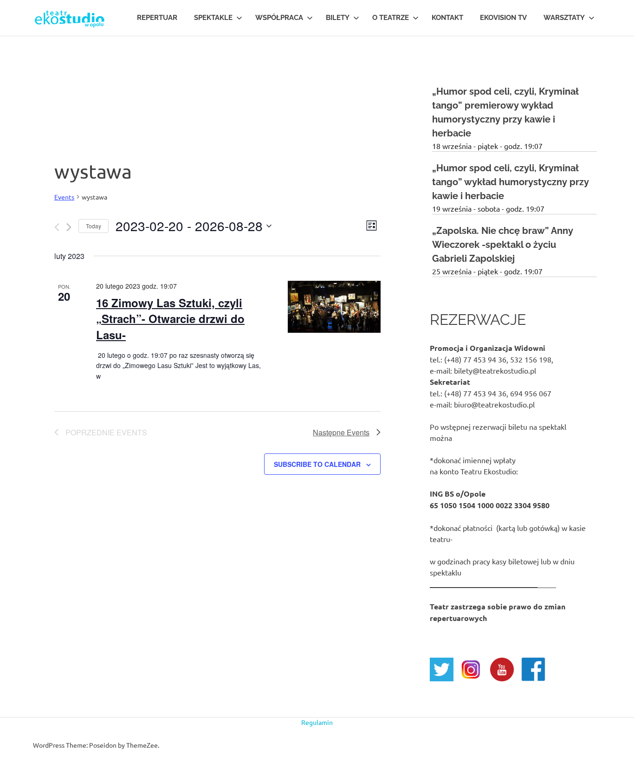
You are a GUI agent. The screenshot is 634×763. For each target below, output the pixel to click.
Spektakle (213, 17)
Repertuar (157, 17)
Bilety (337, 17)
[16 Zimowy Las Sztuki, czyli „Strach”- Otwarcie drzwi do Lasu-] (334, 307)
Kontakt (447, 17)
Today (93, 226)
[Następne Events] (68, 227)
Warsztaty (564, 17)
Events (64, 197)
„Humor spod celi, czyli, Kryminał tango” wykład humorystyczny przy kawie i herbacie (510, 181)
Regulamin (317, 722)
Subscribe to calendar (317, 464)
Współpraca (279, 17)
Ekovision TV (503, 17)
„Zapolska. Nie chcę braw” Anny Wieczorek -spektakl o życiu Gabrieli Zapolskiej (502, 244)
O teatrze (390, 17)
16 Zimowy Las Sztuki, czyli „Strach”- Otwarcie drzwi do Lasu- (170, 318)
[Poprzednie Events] (56, 227)
